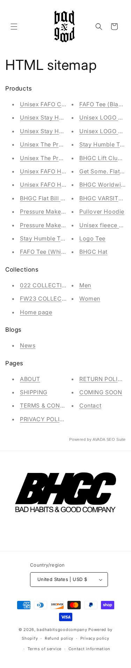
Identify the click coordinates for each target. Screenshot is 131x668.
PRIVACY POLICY (44, 419)
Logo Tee (92, 238)
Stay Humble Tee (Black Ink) (59, 238)
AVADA (99, 439)
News (27, 345)
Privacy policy (94, 638)
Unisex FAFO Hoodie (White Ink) (65, 171)
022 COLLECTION (45, 285)
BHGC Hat (93, 251)
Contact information (89, 648)
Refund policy (59, 638)
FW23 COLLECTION (48, 298)
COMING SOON (100, 392)
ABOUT (30, 378)
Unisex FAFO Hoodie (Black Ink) (64, 184)
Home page (36, 312)
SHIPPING (34, 392)
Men (85, 285)
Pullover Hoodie (101, 211)
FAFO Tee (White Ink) (49, 251)
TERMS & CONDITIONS (52, 405)
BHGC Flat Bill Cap (46, 198)
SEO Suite (116, 439)
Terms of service (44, 648)
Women (89, 298)
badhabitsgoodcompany (62, 629)
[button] (14, 26)
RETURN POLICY (102, 378)
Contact (90, 405)
